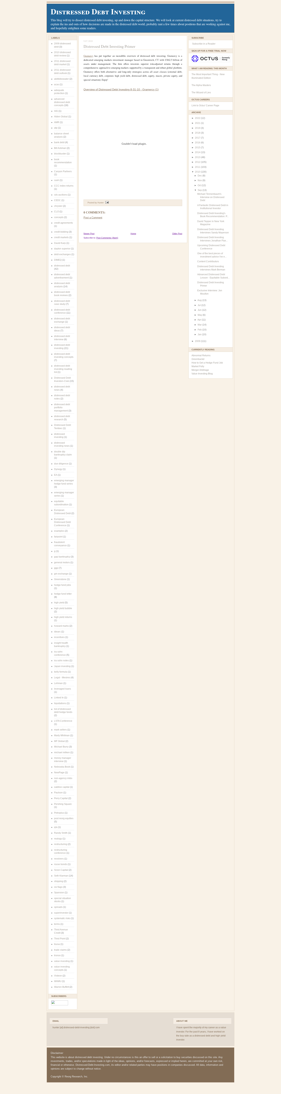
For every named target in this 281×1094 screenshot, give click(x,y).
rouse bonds (60, 864)
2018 (198, 132)
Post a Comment (93, 217)
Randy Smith (60, 833)
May (200, 315)
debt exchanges (62, 254)
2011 (198, 167)
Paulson (58, 792)
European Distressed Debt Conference (62, 522)
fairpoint (58, 536)
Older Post (177, 233)
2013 (198, 157)
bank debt (59, 142)
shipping (58, 881)
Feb (200, 329)
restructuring (60, 844)
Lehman (58, 683)
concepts (58, 217)
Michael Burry (61, 746)
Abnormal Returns (201, 355)
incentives (59, 637)
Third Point (59, 938)
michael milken (62, 752)
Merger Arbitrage (200, 370)
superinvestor (61, 912)
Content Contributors (208, 261)
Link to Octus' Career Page (205, 105)
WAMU (57, 981)
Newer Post (89, 233)
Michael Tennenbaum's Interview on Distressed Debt (210, 197)
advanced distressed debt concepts (62, 102)
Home (133, 233)
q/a (55, 827)
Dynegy (58, 469)
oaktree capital (61, 787)
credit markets (61, 237)
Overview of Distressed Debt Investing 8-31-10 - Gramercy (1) (121, 89)
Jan (200, 334)
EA (55, 475)
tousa (57, 944)
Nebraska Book (62, 766)
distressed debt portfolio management (62, 407)
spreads (58, 907)
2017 (198, 137)
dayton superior (62, 248)
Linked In (59, 697)
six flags (58, 887)
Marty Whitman (62, 735)
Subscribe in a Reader (203, 43)
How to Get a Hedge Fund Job (207, 362)
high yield (59, 602)
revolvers (59, 858)
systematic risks (62, 918)
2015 (198, 147)
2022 (198, 118)
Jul (199, 305)
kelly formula (60, 671)
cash (56, 180)
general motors (62, 562)
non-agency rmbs (63, 778)
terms (57, 924)
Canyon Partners (63, 171)
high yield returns (63, 617)
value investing (62, 961)
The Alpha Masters (201, 85)
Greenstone (60, 579)
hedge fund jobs (62, 585)
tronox (57, 955)
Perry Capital (61, 798)
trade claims (60, 950)
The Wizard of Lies (201, 92)
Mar (200, 324)
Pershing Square (63, 804)
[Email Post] (106, 202)
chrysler (58, 206)
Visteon (58, 975)
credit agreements (63, 223)
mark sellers (60, 729)
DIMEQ (58, 260)
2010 (198, 171)
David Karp (60, 243)
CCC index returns (63, 185)
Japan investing (62, 666)
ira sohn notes (61, 660)
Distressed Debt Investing (98, 11)
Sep (200, 190)
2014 (198, 152)
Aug (199, 300)
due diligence (61, 463)
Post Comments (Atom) (107, 238)
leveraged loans (62, 688)
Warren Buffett (61, 987)
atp (55, 128)
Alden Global (61, 116)
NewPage (59, 772)
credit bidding (61, 231)
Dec (200, 175)
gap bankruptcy (62, 556)
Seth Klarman (61, 875)
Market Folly (198, 366)
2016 (198, 142)
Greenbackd (198, 359)
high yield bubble (63, 608)
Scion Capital (61, 870)
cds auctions (60, 194)
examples (59, 531)
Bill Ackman (60, 148)
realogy (58, 838)
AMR (56, 122)
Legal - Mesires (62, 677)
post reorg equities (63, 818)
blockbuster (60, 153)
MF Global (59, 741)
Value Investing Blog (202, 373)
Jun (200, 310)
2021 (198, 123)
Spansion (59, 892)
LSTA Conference (63, 721)
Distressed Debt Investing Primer (109, 46)
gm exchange (61, 573)
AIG (56, 111)
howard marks (61, 626)
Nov (200, 180)
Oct (200, 185)
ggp (56, 568)
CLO (56, 211)
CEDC (57, 200)
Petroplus (59, 813)
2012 (198, 162)
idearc (57, 631)
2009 (198, 341)
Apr (199, 319)
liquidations (60, 703)
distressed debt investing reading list (63, 368)
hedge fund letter (63, 593)
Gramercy (88, 56)
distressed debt (62, 265)
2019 (198, 128)
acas (56, 84)
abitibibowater (61, 79)
